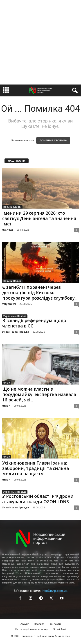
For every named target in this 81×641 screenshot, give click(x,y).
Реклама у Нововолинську (31, 629)
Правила (39, 623)
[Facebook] (20, 598)
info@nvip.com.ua (55, 590)
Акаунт (24, 623)
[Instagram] (30, 598)
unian (6, 405)
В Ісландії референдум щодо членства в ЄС (34, 323)
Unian (6, 382)
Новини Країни (12, 206)
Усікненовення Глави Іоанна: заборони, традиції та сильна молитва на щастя (35, 468)
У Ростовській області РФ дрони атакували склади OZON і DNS (38, 499)
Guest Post (59, 629)
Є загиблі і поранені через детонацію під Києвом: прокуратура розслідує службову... (39, 292)
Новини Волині (12, 281)
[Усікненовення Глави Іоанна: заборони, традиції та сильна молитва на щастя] (40, 438)
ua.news (7, 229)
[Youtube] (61, 598)
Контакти (55, 623)
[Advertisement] (40, 42)
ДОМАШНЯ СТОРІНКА (53, 140)
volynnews (9, 303)
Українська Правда (14, 316)
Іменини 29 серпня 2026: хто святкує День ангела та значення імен (39, 218)
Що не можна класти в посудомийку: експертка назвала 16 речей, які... (39, 394)
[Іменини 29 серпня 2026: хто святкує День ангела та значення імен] (40, 188)
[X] (51, 598)
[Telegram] (41, 598)
